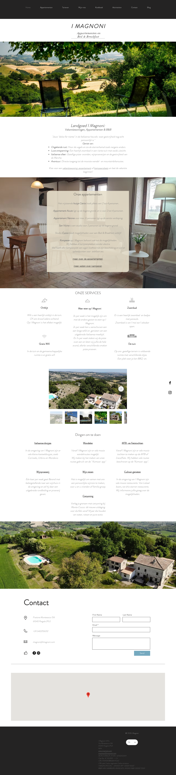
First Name (97, 615)
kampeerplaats (101, 168)
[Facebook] (34, 653)
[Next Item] (121, 389)
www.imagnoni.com (105, 751)
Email (95, 625)
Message (96, 636)
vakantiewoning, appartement (77, 168)
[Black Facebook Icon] (170, 383)
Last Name (127, 615)
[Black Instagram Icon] (170, 392)
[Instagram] (38, 653)
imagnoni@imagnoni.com (44, 642)
